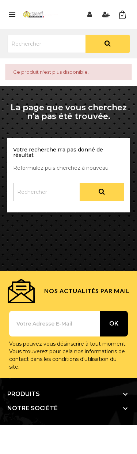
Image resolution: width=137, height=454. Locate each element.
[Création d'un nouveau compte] (106, 14)
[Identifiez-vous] (89, 14)
